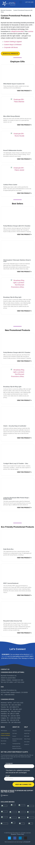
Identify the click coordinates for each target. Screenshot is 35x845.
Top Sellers (3, 743)
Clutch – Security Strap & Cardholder (14, 426)
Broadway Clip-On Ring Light (12, 297)
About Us (14, 730)
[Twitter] (9, 838)
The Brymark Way (16, 743)
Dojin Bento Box (8, 549)
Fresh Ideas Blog (4, 738)
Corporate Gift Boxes (11, 47)
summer (30, 31)
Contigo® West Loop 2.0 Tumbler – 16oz (15, 463)
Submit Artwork (27, 730)
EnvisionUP (27, 841)
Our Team (14, 733)
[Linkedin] (20, 838)
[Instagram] (25, 838)
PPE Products (4, 730)
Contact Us (26, 744)
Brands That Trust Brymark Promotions (16, 747)
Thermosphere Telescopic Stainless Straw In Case (17, 260)
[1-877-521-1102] (23, 2)
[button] (32, 5)
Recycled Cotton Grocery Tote (12, 621)
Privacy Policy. (20, 834)
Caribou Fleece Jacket (10, 184)
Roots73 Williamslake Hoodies (12, 150)
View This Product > (24, 90)
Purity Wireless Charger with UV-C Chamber (16, 226)
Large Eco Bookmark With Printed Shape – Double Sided (16, 498)
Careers (14, 736)
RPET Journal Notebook (10, 583)
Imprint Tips (26, 733)
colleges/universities (17, 31)
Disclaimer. (14, 834)
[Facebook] (14, 838)
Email (8, 776)
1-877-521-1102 (29, 2)
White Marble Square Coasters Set (13, 83)
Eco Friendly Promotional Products (17, 527)
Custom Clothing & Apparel (13, 41)
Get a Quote (26, 741)
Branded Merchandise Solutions (17, 739)
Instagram (9, 763)
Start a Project (27, 739)
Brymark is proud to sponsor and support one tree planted (17, 791)
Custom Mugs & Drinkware (12, 44)
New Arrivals (3, 740)
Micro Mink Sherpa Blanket (11, 116)
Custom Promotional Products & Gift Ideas (5, 734)
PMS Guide (26, 736)
